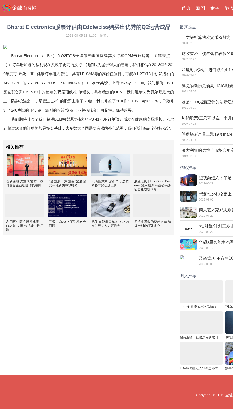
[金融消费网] (20, 8)
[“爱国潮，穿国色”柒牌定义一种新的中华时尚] (67, 165)
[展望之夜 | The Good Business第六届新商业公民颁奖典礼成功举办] (152, 165)
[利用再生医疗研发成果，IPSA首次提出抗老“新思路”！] (24, 205)
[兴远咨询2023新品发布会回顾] (67, 205)
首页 (186, 7)
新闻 (200, 7)
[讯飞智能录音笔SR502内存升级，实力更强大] (110, 205)
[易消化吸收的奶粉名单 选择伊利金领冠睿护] (152, 205)
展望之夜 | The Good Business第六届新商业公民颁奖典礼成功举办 (153, 185)
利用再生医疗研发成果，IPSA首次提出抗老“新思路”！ (24, 226)
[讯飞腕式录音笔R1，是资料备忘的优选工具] (110, 165)
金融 (214, 7)
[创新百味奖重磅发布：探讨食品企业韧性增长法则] (25, 165)
